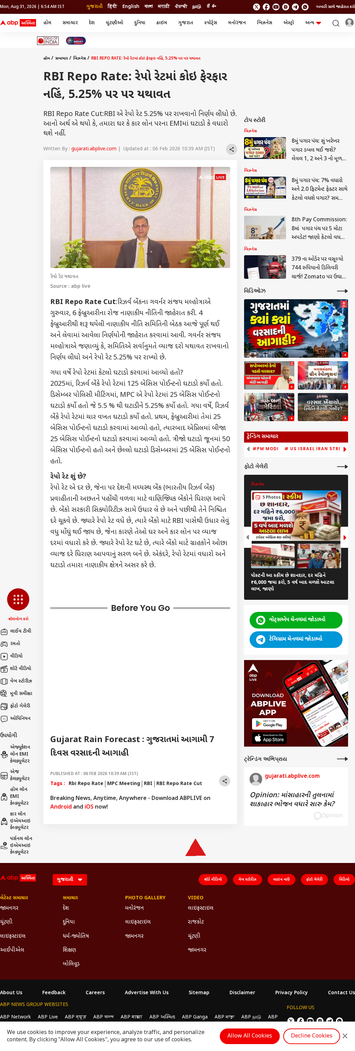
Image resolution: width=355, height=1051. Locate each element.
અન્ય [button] (309, 23)
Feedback (54, 993)
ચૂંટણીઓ (114, 23)
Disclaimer (242, 993)
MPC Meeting (123, 784)
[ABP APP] (269, 724)
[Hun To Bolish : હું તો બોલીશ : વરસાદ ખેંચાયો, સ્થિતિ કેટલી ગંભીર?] (323, 407)
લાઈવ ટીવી (20, 631)
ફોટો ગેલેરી (20, 706)
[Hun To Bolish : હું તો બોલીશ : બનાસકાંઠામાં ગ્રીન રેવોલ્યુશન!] (323, 375)
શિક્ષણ (69, 950)
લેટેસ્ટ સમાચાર (14, 898)
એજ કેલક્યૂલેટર (19, 775)
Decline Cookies (311, 1036)
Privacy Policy (291, 993)
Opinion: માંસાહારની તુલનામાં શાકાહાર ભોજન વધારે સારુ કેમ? (292, 800)
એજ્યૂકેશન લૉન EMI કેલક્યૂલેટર (20, 754)
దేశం (211, 6)
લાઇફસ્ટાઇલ (13, 936)
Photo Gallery (145, 898)
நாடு (196, 6)
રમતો (15, 644)
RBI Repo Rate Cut (179, 784)
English (130, 6)
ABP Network (15, 1017)
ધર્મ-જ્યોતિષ (76, 936)
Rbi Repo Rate (86, 784)
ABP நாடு (251, 1017)
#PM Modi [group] (265, 449)
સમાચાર (70, 23)
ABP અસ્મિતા (162, 1017)
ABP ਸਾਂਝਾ (224, 1017)
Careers (95, 993)
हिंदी (112, 6)
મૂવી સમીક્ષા (21, 694)
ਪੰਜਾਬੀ (181, 6)
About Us (11, 993)
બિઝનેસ (264, 23)
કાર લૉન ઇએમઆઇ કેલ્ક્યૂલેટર (20, 821)
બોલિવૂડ (71, 964)
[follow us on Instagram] (286, 7)
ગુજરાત (185, 23)
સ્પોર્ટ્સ (210, 23)
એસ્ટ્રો (288, 23)
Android (61, 807)
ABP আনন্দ (103, 1017)
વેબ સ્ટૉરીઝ (21, 681)
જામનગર (9, 908)
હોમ (47, 23)
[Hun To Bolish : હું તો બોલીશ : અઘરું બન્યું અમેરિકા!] (269, 407)
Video (196, 898)
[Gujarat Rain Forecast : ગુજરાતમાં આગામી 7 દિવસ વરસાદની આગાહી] (296, 328)
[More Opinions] (342, 758)
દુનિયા (139, 23)
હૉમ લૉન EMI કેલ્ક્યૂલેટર (19, 796)
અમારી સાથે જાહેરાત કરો (335, 7)
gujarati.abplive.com (93, 149)
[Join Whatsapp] (305, 7)
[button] (18, 605)
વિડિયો (344, 879)
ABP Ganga (195, 1017)
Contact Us (341, 993)
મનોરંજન (237, 23)
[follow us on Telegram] (295, 7)
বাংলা (149, 6)
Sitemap (199, 993)
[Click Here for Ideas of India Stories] (48, 40)
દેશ (92, 23)
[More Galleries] (342, 466)
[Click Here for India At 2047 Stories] (76, 40)
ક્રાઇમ (161, 23)
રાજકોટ (196, 922)
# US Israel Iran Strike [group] (315, 449)
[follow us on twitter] (256, 7)
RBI (148, 784)
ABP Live (48, 1017)
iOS (89, 807)
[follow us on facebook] (266, 7)
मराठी (164, 6)
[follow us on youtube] (276, 7)
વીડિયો (16, 656)
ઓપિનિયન (20, 718)
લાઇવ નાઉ (281, 879)
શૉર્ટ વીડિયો (20, 669)
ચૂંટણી (6, 922)
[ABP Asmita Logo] (18, 23)
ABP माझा (131, 1017)
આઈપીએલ (12, 950)
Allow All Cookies (249, 1036)
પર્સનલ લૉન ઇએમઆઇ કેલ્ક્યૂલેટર (21, 846)
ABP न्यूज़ (75, 1017)
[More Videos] (342, 291)
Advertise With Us (146, 993)
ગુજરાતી (94, 6)
